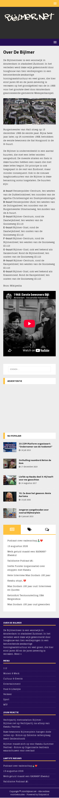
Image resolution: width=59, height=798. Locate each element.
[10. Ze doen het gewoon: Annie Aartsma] (9, 497)
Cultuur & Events (13, 679)
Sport (6, 699)
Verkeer (7, 694)
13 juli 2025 (26, 499)
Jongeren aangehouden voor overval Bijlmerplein (34, 511)
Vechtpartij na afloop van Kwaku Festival (26, 725)
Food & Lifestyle (12, 689)
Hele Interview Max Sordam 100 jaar (28, 575)
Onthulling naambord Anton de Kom (35, 461)
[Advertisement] (31, 30)
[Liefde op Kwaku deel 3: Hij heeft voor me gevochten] (9, 480)
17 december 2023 (29, 466)
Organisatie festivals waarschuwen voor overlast (26, 749)
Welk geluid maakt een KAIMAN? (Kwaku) (26, 553)
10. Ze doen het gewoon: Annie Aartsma (35, 494)
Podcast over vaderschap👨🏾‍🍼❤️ (25, 540)
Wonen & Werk (11, 673)
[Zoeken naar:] (29, 369)
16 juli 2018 (26, 450)
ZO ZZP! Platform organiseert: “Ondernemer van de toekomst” (35, 445)
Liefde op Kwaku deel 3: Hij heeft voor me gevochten (36, 478)
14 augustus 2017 (29, 483)
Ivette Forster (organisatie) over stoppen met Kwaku (26, 568)
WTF (5, 705)
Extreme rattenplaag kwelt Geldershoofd (26, 737)
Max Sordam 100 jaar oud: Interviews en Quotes (29, 588)
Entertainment (11, 684)
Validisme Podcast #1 (20, 561)
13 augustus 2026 (17, 546)
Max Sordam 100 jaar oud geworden (28, 604)
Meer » (18, 654)
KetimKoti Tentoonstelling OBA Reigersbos (25, 597)
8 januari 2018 (27, 516)
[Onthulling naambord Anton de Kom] (9, 463)
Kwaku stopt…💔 (16, 581)
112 (5, 668)
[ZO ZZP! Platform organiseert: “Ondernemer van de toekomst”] (9, 447)
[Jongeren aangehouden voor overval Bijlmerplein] (9, 513)
